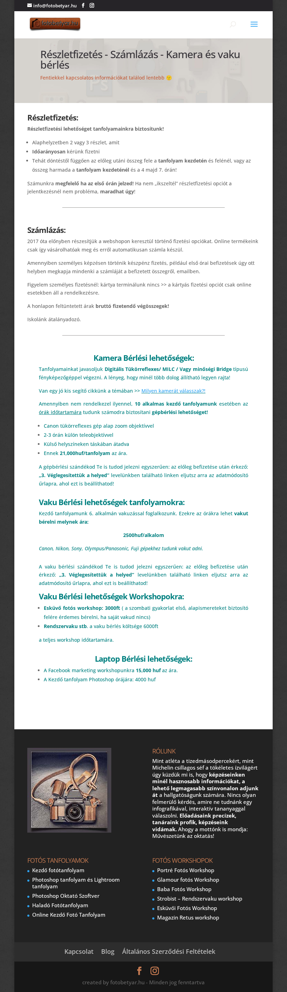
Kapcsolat (78, 951)
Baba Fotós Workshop (184, 889)
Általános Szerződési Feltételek (168, 951)
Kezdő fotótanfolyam (58, 870)
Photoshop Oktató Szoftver (65, 895)
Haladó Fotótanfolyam (60, 905)
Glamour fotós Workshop (188, 879)
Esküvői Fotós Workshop (187, 907)
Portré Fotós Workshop (185, 870)
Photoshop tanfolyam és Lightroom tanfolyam (76, 883)
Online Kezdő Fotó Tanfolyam (68, 914)
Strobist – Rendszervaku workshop (199, 898)
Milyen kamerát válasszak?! (173, 390)
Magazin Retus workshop (188, 917)
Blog (107, 951)
